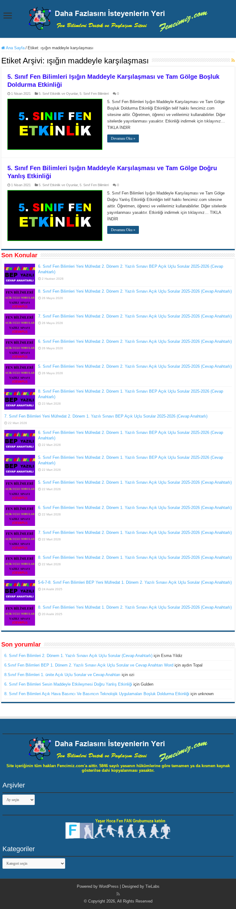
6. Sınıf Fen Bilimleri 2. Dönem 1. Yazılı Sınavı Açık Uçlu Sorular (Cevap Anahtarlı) (78, 655)
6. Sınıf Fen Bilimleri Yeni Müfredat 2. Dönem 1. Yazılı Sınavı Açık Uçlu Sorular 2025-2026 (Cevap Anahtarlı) (135, 507)
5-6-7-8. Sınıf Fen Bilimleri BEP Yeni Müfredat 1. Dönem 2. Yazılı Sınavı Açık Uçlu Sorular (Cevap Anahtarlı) (135, 582)
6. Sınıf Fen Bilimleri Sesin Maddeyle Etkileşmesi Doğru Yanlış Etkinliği (68, 684)
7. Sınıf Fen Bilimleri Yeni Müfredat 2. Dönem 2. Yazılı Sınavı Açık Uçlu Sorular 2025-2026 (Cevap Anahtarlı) (135, 316)
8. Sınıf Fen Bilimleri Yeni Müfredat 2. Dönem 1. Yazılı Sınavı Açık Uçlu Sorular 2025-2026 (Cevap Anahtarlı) (135, 557)
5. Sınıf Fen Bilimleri (94, 93)
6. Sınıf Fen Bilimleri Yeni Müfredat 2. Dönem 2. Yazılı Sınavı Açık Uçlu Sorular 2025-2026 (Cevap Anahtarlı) (135, 341)
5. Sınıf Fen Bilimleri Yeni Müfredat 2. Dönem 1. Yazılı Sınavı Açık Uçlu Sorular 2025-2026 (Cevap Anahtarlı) (135, 482)
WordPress (109, 886)
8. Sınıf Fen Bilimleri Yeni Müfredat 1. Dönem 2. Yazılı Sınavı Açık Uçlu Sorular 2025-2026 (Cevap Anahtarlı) (135, 607)
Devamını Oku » (123, 138)
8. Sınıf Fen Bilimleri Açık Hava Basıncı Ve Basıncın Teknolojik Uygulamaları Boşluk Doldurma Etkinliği (96, 693)
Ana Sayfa (15, 48)
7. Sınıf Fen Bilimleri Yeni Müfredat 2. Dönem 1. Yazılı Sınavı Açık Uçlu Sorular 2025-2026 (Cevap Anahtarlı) (135, 532)
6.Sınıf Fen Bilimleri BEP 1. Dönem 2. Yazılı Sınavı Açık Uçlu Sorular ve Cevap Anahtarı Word (88, 665)
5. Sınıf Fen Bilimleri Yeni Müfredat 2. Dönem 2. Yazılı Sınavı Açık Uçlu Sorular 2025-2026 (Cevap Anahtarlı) (135, 366)
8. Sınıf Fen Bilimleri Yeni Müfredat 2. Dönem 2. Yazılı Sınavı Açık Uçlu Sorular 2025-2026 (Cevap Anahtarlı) (135, 291)
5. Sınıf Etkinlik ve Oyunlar (58, 93)
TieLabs (152, 886)
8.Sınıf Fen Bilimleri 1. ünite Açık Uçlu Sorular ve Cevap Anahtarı (62, 674)
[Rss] (118, 894)
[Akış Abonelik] (233, 60)
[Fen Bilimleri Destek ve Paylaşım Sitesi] (118, 18)
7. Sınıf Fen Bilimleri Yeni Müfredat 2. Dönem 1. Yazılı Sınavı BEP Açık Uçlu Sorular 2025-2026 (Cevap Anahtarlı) (105, 416)
